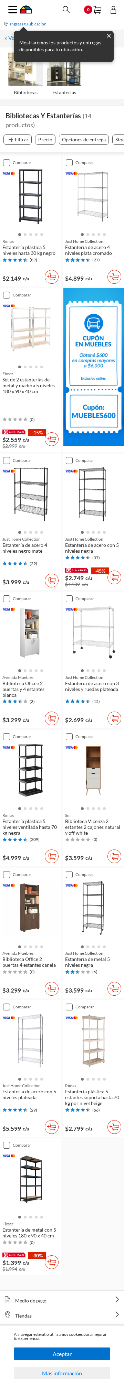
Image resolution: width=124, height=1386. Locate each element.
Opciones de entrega (84, 139)
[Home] (26, 11)
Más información (62, 1373)
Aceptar (62, 1354)
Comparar (22, 162)
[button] (19, 234)
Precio (45, 139)
